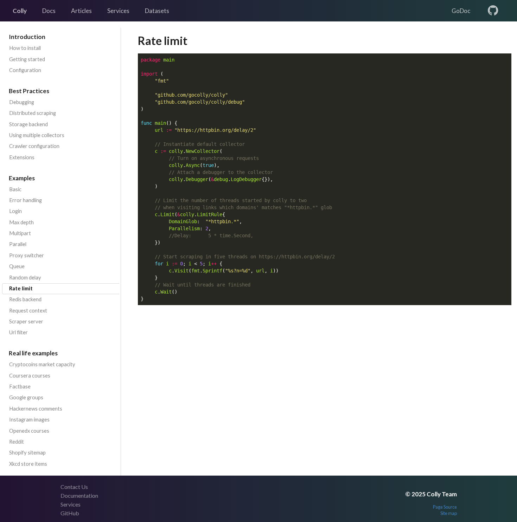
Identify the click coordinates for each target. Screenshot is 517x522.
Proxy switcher (26, 255)
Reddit (16, 442)
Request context (28, 311)
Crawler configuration (34, 146)
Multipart (20, 233)
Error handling (25, 200)
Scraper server (26, 321)
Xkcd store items (28, 464)
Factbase (20, 386)
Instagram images (29, 420)
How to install (25, 48)
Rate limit (21, 288)
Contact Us (74, 486)
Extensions (21, 157)
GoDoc (461, 10)
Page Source (445, 507)
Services (118, 10)
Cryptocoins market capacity (42, 364)
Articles (81, 10)
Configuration (25, 70)
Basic (15, 189)
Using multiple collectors (36, 135)
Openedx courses (29, 431)
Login (15, 211)
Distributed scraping (32, 113)
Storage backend (28, 124)
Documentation (79, 495)
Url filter (18, 332)
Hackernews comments (35, 409)
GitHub (69, 513)
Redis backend (25, 299)
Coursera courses (29, 376)
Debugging (21, 102)
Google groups (26, 397)
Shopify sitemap (27, 453)
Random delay (25, 278)
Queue (17, 266)
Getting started (27, 59)
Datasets (157, 10)
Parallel (17, 244)
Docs (49, 10)
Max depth (21, 222)
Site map (448, 513)
